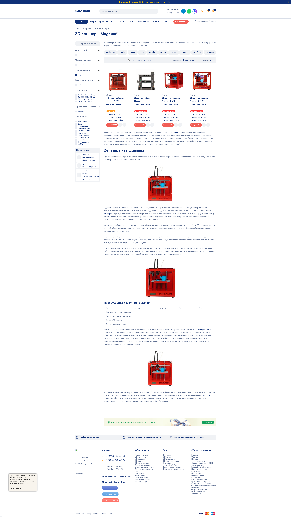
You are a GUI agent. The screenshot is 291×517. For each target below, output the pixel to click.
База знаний (196, 471)
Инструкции (196, 473)
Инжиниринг (83, 126)
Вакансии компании (199, 479)
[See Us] (79, 470)
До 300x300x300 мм (86, 94)
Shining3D (210, 52)
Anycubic (152, 52)
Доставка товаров (198, 465)
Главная (77, 28)
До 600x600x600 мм (86, 101)
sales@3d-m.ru (173, 9)
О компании (196, 457)
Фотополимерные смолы (145, 467)
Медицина (82, 133)
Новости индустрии (199, 469)
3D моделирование (171, 461)
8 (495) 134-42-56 (115, 456)
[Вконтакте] (83, 470)
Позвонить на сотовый (111, 500)
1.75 (79, 55)
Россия (81, 111)
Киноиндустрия (84, 128)
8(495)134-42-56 (173, 13)
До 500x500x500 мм (86, 99)
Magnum (81, 75)
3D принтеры (87, 28)
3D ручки (139, 461)
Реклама (81, 139)
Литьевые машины (142, 479)
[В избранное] (120, 125)
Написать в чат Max (110, 488)
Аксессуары (140, 475)
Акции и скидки (141, 455)
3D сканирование (170, 459)
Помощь (194, 459)
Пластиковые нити (142, 465)
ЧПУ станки (139, 473)
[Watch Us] (76, 470)
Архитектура (83, 121)
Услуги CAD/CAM (170, 465)
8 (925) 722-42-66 (116, 460)
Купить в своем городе (200, 481)
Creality (122, 52)
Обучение (167, 463)
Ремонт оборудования (172, 467)
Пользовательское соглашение (198, 492)
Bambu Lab (110, 52)
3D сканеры (140, 459)
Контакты (194, 455)
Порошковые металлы (144, 469)
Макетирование (84, 130)
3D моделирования (201, 329)
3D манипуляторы (142, 463)
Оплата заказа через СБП (202, 463)
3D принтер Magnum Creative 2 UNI (171, 99)
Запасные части (141, 477)
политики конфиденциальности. (22, 482)
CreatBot (185, 52)
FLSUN (163, 52)
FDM (80, 84)
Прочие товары (141, 481)
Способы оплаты (198, 461)
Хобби (80, 144)
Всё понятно (16, 488)
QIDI (142, 52)
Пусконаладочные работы (173, 469)
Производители (197, 475)
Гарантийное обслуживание (202, 467)
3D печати (174, 132)
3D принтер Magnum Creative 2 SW (115, 99)
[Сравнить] (124, 125)
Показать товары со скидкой (140, 60)
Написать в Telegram (111, 494)
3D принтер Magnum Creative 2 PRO (199, 99)
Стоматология (83, 142)
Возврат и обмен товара (201, 483)
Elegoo (132, 52)
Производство (83, 137)
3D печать (167, 457)
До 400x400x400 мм (86, 97)
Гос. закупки (196, 477)
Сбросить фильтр (88, 43)
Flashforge (197, 52)
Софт (137, 471)
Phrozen (173, 52)
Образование (83, 135)
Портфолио (167, 455)
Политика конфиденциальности (199, 488)
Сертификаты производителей (203, 485)
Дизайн (81, 124)
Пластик (81, 65)
